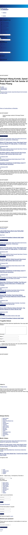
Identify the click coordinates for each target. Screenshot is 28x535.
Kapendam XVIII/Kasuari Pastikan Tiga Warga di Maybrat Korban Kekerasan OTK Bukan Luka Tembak (13, 283)
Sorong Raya (5, 25)
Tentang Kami (6, 471)
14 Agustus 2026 (4, 300)
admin (2, 87)
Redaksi (4, 12)
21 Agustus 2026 (4, 156)
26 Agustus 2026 (4, 146)
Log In (11, 516)
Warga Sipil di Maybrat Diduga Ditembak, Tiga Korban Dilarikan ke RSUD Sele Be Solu (12, 308)
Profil (4, 6)
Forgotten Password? (5, 504)
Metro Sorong (6, 23)
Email (1, 338)
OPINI (4, 430)
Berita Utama (5, 19)
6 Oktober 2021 (3, 88)
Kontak (4, 16)
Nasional (5, 33)
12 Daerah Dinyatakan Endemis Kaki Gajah (12, 318)
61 (0, 168)
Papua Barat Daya (7, 432)
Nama (1, 336)
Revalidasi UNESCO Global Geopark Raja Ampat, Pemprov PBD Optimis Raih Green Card (13, 153)
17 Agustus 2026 (4, 167)
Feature (4, 32)
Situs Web (2, 341)
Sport (4, 44)
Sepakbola (5, 433)
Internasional (5, 28)
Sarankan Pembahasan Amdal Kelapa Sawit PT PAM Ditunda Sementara (13, 163)
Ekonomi (5, 40)
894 (1, 288)
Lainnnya (5, 424)
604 (1, 313)
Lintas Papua (6, 26)
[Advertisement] (10, 1)
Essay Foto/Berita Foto (8, 420)
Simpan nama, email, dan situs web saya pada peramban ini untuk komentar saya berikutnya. (13, 344)
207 (1, 301)
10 (0, 147)
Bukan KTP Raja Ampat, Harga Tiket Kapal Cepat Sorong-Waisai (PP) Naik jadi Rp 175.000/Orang (13, 143)
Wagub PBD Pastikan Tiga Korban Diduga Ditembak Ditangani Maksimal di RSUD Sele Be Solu (12, 296)
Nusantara (5, 429)
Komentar (2, 334)
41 (0, 157)
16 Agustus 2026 (4, 287)
